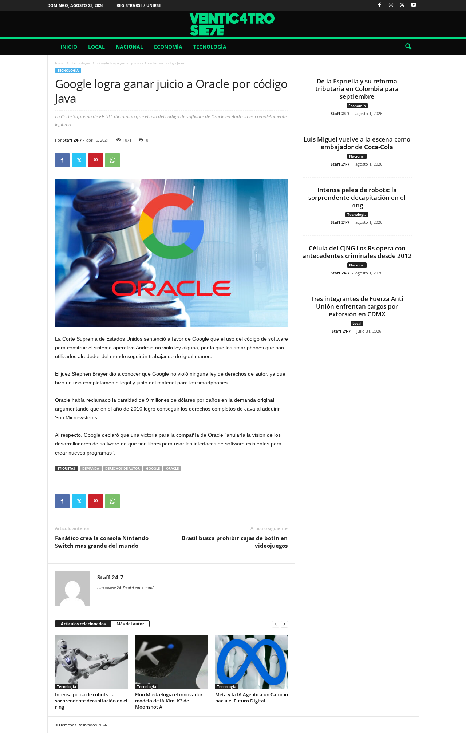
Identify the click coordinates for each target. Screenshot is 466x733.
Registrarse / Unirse (138, 5)
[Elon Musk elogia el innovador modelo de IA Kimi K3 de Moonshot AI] (171, 662)
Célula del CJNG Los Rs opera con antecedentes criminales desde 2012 (357, 252)
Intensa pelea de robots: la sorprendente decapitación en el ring (91, 700)
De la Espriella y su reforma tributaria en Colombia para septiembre (357, 88)
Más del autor (130, 623)
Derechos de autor (122, 468)
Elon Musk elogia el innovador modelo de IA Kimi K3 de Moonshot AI (169, 700)
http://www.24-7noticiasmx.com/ (125, 588)
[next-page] (284, 624)
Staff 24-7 (72, 140)
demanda (90, 468)
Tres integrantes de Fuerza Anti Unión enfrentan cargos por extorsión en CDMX (357, 306)
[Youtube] (413, 5)
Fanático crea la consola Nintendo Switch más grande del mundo (102, 541)
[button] (408, 47)
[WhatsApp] (112, 160)
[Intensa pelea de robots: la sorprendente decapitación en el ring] (91, 662)
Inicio (68, 46)
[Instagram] (391, 5)
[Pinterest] (95, 160)
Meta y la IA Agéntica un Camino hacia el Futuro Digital (251, 697)
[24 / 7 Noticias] (233, 24)
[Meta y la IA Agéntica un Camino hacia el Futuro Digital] (251, 662)
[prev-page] (275, 624)
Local (96, 46)
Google (153, 468)
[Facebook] (379, 5)
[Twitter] (402, 5)
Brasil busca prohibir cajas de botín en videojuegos (235, 541)
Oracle (172, 468)
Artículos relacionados (83, 623)
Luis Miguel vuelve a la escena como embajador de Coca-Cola (357, 143)
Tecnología (209, 46)
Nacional (129, 46)
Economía (168, 46)
